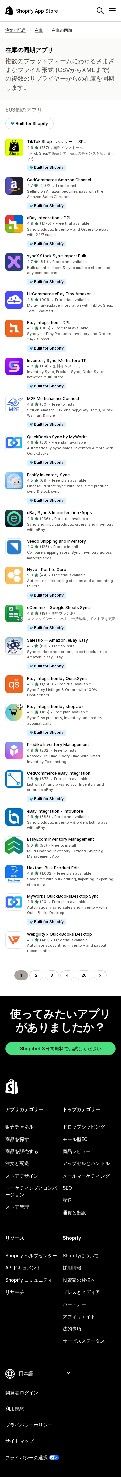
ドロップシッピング (84, 1127)
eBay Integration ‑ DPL (49, 217)
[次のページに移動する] (100, 975)
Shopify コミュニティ (28, 1280)
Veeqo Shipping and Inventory (56, 541)
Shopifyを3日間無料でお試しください (61, 1048)
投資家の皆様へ (79, 1280)
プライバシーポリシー (28, 1425)
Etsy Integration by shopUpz (55, 706)
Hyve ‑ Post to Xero (46, 569)
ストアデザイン (21, 1176)
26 (84, 975)
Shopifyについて (81, 1255)
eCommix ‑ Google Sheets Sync (58, 607)
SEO (67, 1188)
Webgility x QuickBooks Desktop (59, 934)
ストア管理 (17, 1207)
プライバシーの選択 (26, 1457)
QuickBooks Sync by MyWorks (57, 436)
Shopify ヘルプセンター (31, 1255)
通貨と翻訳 (74, 1212)
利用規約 (14, 1408)
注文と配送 (17, 1163)
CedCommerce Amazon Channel (59, 179)
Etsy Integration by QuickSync (57, 678)
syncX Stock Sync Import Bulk (56, 255)
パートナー (74, 1304)
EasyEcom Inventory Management (60, 839)
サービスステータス (84, 1341)
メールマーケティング (86, 1176)
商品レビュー (77, 1151)
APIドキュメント (23, 1267)
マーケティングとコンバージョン (31, 1191)
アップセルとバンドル (86, 1163)
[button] (60, 155)
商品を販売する (21, 1151)
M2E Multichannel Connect (53, 398)
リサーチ (14, 1292)
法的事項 (72, 1328)
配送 (67, 1200)
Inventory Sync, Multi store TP (57, 360)
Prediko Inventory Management (58, 744)
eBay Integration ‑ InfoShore (55, 811)
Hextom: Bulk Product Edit (53, 867)
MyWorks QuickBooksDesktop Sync (63, 896)
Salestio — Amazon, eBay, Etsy (57, 640)
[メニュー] (112, 10)
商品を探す (17, 1139)
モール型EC (75, 1139)
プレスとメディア (81, 1292)
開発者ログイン (21, 1392)
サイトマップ (19, 1441)
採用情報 (72, 1267)
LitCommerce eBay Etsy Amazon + (61, 293)
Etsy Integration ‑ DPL (49, 322)
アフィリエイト (79, 1316)
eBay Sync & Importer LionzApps (59, 512)
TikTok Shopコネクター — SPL (56, 141)
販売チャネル (19, 1127)
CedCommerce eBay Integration (58, 773)
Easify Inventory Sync (48, 474)
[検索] (100, 10)
